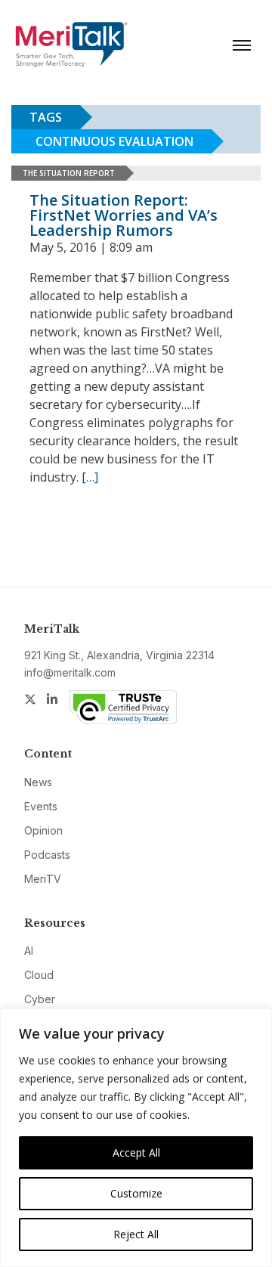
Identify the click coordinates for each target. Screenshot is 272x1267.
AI (28, 950)
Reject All (136, 1234)
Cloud (39, 974)
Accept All (136, 1152)
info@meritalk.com (70, 672)
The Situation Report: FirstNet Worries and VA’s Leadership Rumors (123, 215)
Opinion (43, 830)
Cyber (39, 999)
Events (40, 806)
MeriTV (42, 878)
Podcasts (47, 854)
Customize (136, 1193)
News (38, 782)
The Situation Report (69, 173)
